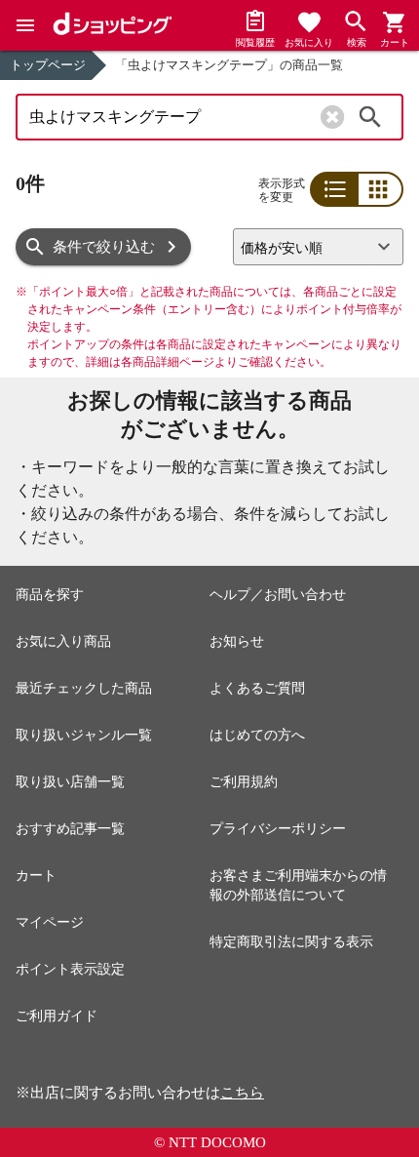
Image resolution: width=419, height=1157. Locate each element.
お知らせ (237, 641)
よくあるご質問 (257, 688)
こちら (242, 1092)
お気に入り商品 (63, 641)
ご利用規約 (244, 782)
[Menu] (25, 25)
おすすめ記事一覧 (70, 828)
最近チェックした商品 (84, 688)
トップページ (48, 65)
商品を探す (50, 594)
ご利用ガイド (56, 1016)
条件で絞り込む (104, 247)
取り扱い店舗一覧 (70, 782)
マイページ (50, 922)
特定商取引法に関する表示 (291, 942)
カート (36, 875)
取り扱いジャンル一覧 (84, 735)
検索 (370, 117)
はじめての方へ (257, 735)
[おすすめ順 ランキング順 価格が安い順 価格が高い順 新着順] (318, 246)
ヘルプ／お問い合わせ (278, 594)
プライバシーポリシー (278, 828)
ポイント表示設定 (70, 969)
